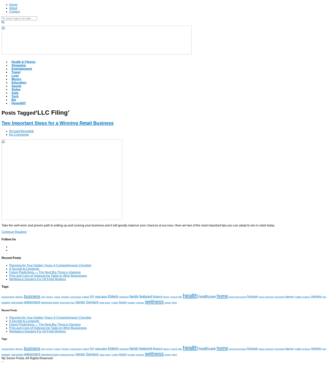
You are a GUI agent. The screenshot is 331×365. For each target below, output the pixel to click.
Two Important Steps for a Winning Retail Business (58, 123)
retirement (32, 302)
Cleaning (65, 297)
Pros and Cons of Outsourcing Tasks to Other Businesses (48, 275)
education (101, 296)
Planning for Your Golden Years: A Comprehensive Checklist (50, 265)
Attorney (19, 297)
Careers (49, 297)
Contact (14, 11)
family (133, 296)
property (6, 302)
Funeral (173, 297)
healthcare (207, 296)
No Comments (19, 134)
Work (174, 302)
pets (324, 297)
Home (13, 4)
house (252, 296)
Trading (114, 302)
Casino (57, 297)
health (190, 295)
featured (145, 296)
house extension (266, 297)
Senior (80, 302)
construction (75, 297)
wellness (154, 301)
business (32, 296)
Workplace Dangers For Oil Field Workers (37, 279)
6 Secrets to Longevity (24, 268)
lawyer (290, 296)
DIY (92, 296)
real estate (17, 302)
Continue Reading (14, 232)
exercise (124, 296)
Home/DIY (18, 103)
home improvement (238, 297)
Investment (279, 297)
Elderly (113, 296)
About (13, 8)
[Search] (3, 22)
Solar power (105, 302)
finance (158, 296)
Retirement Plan (67, 302)
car (43, 296)
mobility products (302, 297)
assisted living (8, 297)
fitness (166, 297)
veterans (140, 302)
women (168, 302)
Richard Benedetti (21, 131)
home (222, 296)
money (316, 296)
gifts (180, 297)
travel (123, 302)
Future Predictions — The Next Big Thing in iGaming (45, 272)
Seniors (92, 302)
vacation (131, 302)
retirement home (50, 302)
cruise (85, 296)
